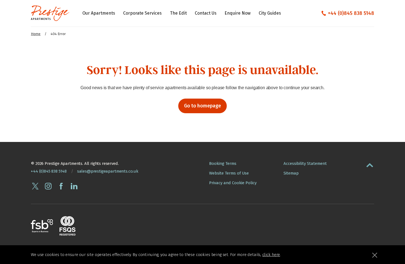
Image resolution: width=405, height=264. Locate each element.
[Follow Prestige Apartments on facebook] (61, 186)
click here (271, 254)
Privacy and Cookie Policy (232, 182)
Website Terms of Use (229, 173)
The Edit (178, 13)
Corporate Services (142, 13)
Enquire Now (237, 13)
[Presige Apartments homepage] (50, 13)
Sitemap (291, 173)
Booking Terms (222, 163)
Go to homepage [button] (202, 106)
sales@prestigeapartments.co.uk (107, 171)
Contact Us (206, 13)
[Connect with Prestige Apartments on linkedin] (74, 186)
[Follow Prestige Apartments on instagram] (48, 186)
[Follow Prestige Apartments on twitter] (35, 186)
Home (35, 34)
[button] (369, 164)
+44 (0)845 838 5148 (351, 13)
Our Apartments (98, 13)
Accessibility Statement (305, 163)
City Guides (270, 13)
